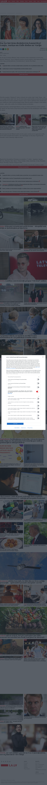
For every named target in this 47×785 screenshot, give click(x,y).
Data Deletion (17, 427)
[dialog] (23, 392)
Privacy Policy (30, 427)
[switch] (37, 379)
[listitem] (23, 376)
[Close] (43, 357)
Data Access (23, 427)
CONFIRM (15, 423)
